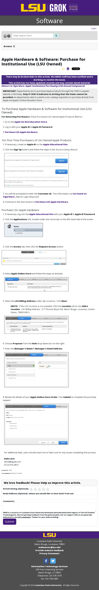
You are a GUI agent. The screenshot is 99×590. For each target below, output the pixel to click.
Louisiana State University (48, 585)
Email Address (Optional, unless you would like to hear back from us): (38, 493)
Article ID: (5, 470)
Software (49, 20)
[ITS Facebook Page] (46, 561)
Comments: (9, 501)
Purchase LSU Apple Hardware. (21, 132)
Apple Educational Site (55, 144)
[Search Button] (56, 35)
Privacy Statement (49, 553)
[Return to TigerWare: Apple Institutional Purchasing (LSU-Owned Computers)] (43, 86)
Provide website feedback (49, 550)
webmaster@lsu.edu (49, 547)
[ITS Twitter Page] (53, 561)
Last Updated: (6, 473)
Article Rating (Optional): (16, 488)
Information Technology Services (49, 566)
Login (93, 28)
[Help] (8, 36)
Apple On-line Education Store (30, 121)
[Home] (5, 36)
